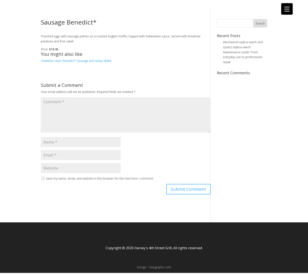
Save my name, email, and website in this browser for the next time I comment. (100, 178)
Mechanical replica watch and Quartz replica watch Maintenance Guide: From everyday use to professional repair (243, 52)
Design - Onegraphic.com (154, 267)
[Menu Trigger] (287, 9)
